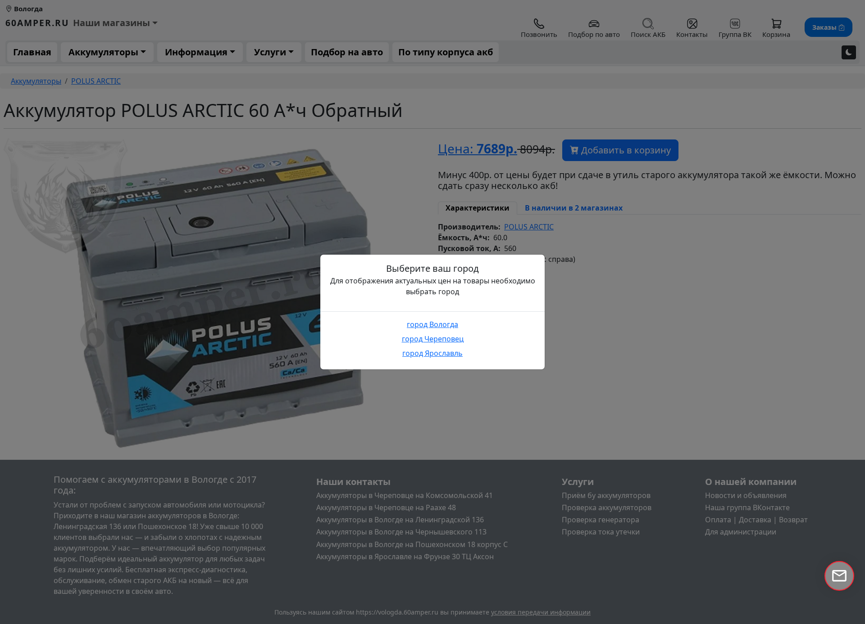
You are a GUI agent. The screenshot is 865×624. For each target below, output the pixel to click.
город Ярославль (432, 353)
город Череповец (433, 339)
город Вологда (432, 324)
